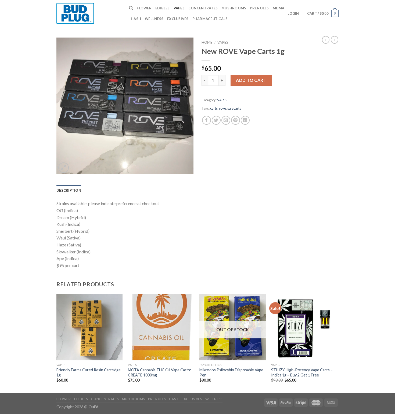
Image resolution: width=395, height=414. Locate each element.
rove (222, 108)
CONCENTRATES (203, 8)
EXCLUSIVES (178, 19)
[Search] (131, 8)
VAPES (179, 8)
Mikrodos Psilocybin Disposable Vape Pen (231, 372)
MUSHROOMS (233, 8)
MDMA (279, 8)
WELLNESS (154, 19)
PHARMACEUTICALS (210, 19)
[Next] (337, 343)
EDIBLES (162, 8)
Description (68, 190)
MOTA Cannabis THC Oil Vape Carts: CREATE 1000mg (159, 372)
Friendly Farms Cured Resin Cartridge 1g (88, 372)
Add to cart (251, 80)
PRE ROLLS (259, 8)
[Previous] (57, 343)
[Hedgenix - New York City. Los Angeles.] (88, 13)
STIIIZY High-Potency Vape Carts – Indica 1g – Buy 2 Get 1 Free (302, 372)
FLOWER (144, 8)
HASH (136, 19)
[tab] (68, 190)
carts (214, 108)
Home (207, 42)
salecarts (234, 108)
